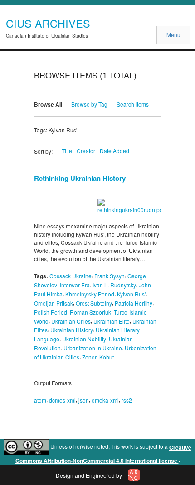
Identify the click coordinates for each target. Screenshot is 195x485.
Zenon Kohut (98, 357)
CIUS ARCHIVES (48, 23)
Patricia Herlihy (133, 303)
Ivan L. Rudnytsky (114, 285)
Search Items (133, 104)
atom (40, 400)
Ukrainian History (71, 330)
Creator (86, 151)
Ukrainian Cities (71, 321)
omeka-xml (105, 400)
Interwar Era (75, 285)
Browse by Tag (89, 104)
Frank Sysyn (109, 276)
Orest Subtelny (94, 303)
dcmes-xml (62, 400)
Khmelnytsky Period (89, 294)
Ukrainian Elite (111, 321)
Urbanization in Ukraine (92, 348)
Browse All (48, 104)
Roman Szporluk (90, 312)
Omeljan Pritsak (53, 303)
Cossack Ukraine (70, 276)
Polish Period (50, 312)
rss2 (127, 400)
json (83, 400)
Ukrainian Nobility (84, 339)
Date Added (115, 151)
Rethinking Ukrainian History (80, 178)
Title (67, 151)
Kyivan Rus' (131, 294)
